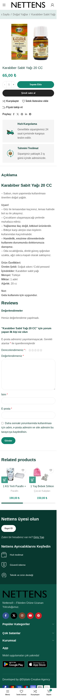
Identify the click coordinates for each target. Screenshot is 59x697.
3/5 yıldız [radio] (35, 350)
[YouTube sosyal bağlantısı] (30, 615)
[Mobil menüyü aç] (4, 5)
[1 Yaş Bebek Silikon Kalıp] (42, 474)
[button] (4, 480)
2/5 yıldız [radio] (32, 350)
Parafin (14, 490)
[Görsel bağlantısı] (24, 593)
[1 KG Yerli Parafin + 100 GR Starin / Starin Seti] (14, 474)
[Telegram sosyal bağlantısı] (30, 114)
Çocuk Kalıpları (42, 490)
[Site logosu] (28, 4)
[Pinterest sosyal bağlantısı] (22, 114)
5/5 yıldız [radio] (41, 350)
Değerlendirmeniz (12, 356)
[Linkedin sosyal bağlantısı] (26, 114)
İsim (4, 394)
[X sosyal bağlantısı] (18, 114)
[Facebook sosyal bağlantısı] (14, 114)
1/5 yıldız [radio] (30, 350)
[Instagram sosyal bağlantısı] (22, 615)
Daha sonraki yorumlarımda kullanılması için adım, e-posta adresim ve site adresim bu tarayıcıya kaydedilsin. (27, 427)
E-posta (6, 408)
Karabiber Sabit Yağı (43, 14)
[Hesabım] (52, 5)
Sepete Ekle (36, 84)
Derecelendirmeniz (13, 350)
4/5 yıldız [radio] (38, 350)
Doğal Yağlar (20, 14)
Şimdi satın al (28, 93)
